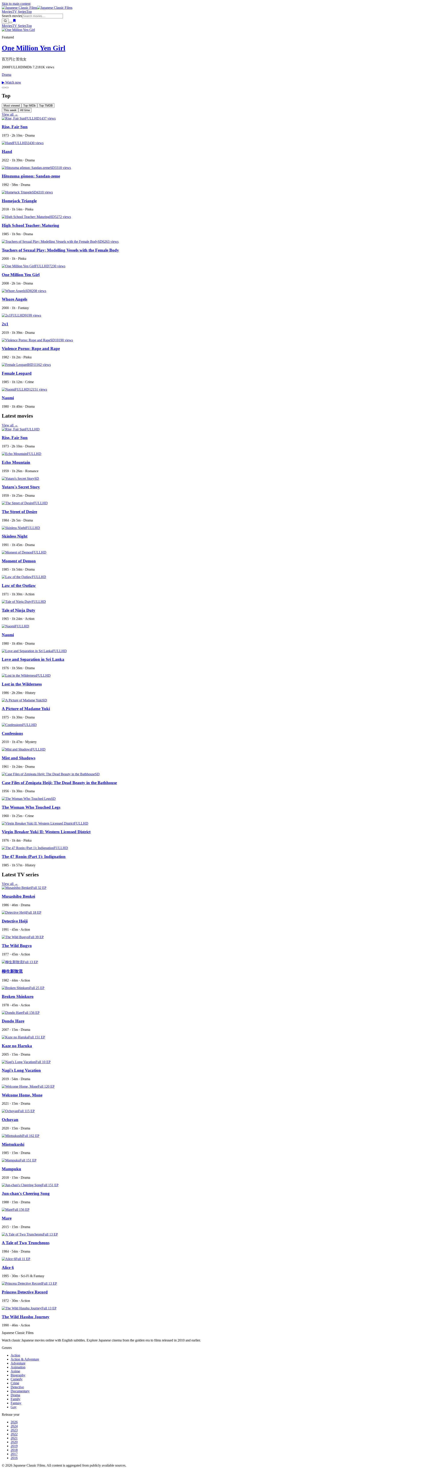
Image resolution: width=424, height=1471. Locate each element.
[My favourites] (14, 21)
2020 (14, 1442)
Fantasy (16, 1403)
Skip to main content (16, 4)
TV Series (19, 11)
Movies (7, 11)
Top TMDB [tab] (46, 105)
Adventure (18, 1363)
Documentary (20, 1391)
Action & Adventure (25, 1359)
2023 (14, 1430)
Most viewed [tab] (12, 105)
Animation (18, 1367)
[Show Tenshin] (7, 87)
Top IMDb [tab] (29, 105)
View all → (10, 114)
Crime (15, 1383)
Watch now (11, 82)
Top (29, 11)
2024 (14, 1426)
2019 (14, 1446)
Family (15, 1399)
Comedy (17, 1379)
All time (25, 110)
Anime (15, 1371)
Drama (6, 74)
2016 (14, 1458)
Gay (14, 1407)
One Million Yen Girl (33, 48)
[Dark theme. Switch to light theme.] (10, 22)
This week (10, 110)
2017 (14, 1454)
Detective (17, 1387)
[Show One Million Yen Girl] (3, 87)
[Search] (5, 21)
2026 (14, 1422)
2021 (14, 1438)
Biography (18, 1375)
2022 (14, 1434)
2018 (14, 1450)
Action (15, 1355)
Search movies (12, 16)
